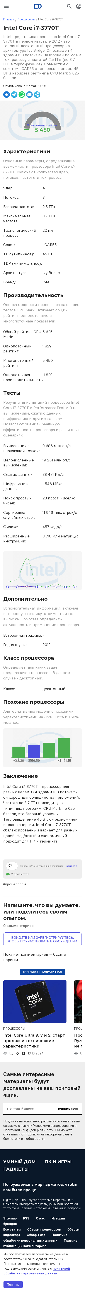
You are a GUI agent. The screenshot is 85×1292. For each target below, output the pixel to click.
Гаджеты (16, 1169)
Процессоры (26, 19)
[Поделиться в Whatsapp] (22, 94)
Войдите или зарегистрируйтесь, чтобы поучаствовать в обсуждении (42, 939)
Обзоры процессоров (44, 1229)
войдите (71, 865)
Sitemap (10, 1218)
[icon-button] (6, 6)
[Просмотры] (5, 1053)
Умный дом (19, 1161)
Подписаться (67, 1108)
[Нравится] (17, 1053)
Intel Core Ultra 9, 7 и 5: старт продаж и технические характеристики (34, 1041)
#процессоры (14, 884)
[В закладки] (24, 1054)
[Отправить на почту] (29, 94)
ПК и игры (58, 1161)
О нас (40, 1218)
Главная (8, 19)
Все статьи (12, 1229)
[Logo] (38, 6)
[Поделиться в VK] (6, 94)
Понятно (13, 1284)
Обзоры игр (36, 1235)
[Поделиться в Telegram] (14, 94)
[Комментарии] (11, 1053)
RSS (26, 1218)
